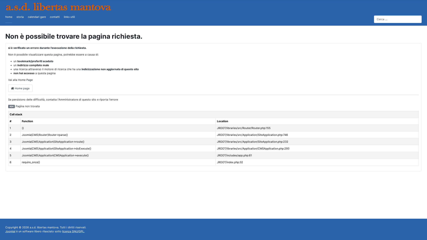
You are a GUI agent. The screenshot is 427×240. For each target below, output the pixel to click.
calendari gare (37, 16)
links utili (69, 16)
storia (20, 16)
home (8, 16)
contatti (55, 16)
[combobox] (398, 19)
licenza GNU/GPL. (73, 231)
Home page (22, 88)
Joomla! (10, 231)
